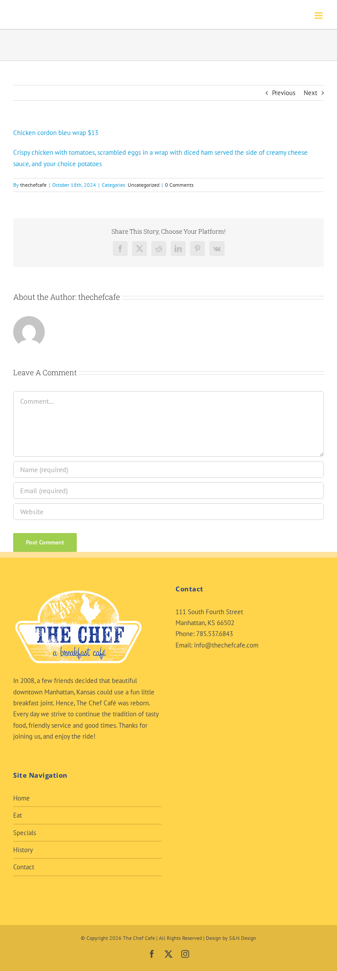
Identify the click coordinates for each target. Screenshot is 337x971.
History (23, 850)
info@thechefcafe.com (226, 645)
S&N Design (242, 938)
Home (21, 798)
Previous (283, 93)
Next (310, 93)
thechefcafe (33, 184)
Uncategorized (143, 184)
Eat (17, 815)
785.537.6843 (214, 634)
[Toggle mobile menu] (319, 15)
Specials (24, 833)
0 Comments (179, 184)
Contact (23, 867)
